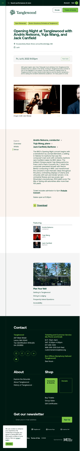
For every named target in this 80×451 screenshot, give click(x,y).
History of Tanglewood (23, 385)
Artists (16, 147)
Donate (57, 10)
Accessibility (37, 303)
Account (67, 3)
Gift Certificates (51, 404)
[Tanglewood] (35, 429)
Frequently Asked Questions (43, 299)
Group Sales (50, 401)
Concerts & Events (51, 382)
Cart (74, 3)
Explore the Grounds (22, 379)
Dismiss (9, 444)
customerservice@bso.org (55, 350)
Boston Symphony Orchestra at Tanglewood (43, 23)
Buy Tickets (49, 398)
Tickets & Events (70, 10)
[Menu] (3, 3)
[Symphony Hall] (65, 429)
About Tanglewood (21, 382)
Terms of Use (35, 438)
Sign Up (67, 420)
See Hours (49, 361)
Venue (16, 149)
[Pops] (50, 429)
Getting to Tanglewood (41, 292)
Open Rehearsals (20, 23)
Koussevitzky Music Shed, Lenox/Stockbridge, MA (34, 44)
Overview (17, 144)
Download (42, 205)
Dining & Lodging (39, 296)
